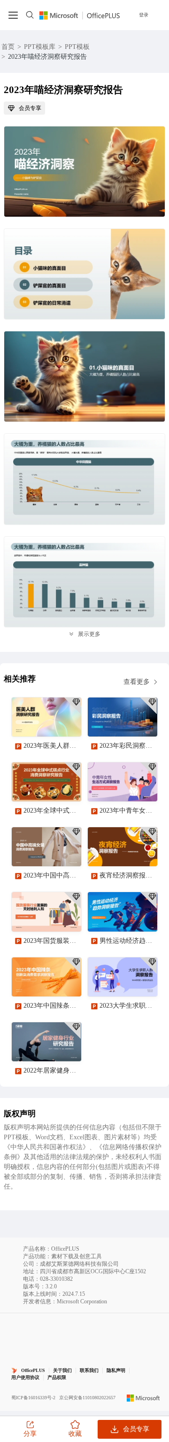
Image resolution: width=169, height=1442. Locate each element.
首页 (8, 46)
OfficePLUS (33, 1370)
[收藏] (44, 721)
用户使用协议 (25, 1377)
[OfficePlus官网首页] (79, 15)
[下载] (66, 721)
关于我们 (62, 1370)
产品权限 (56, 1377)
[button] (147, 1203)
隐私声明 (116, 1370)
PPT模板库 (39, 46)
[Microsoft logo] (143, 1397)
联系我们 (89, 1370)
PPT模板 (77, 46)
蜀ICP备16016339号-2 (33, 1397)
